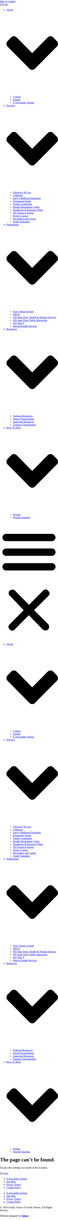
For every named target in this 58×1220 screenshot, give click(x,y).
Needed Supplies (21, 517)
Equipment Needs (22, 201)
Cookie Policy (13, 1187)
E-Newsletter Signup (23, 102)
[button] (29, 581)
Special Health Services (25, 326)
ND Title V (18, 323)
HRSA (16, 314)
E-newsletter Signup (16, 1178)
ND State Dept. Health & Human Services (34, 317)
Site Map (11, 1181)
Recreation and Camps (24, 218)
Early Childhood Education (27, 198)
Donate (16, 99)
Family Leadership (22, 204)
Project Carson (20, 215)
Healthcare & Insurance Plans (28, 210)
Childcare (18, 195)
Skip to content (7, 1)
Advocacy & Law (22, 192)
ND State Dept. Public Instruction (30, 320)
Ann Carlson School (23, 311)
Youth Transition (21, 221)
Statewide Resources (23, 421)
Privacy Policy (13, 1184)
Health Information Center (26, 207)
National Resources (23, 416)
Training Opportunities (24, 424)
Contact (17, 96)
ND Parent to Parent (23, 213)
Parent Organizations (23, 419)
